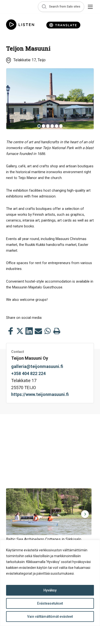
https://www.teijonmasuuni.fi (40, 394)
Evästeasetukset (50, 603)
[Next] (86, 99)
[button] (61, 6)
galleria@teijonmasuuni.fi (37, 366)
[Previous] (13, 99)
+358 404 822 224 (28, 373)
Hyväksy (50, 590)
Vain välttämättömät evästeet (50, 616)
